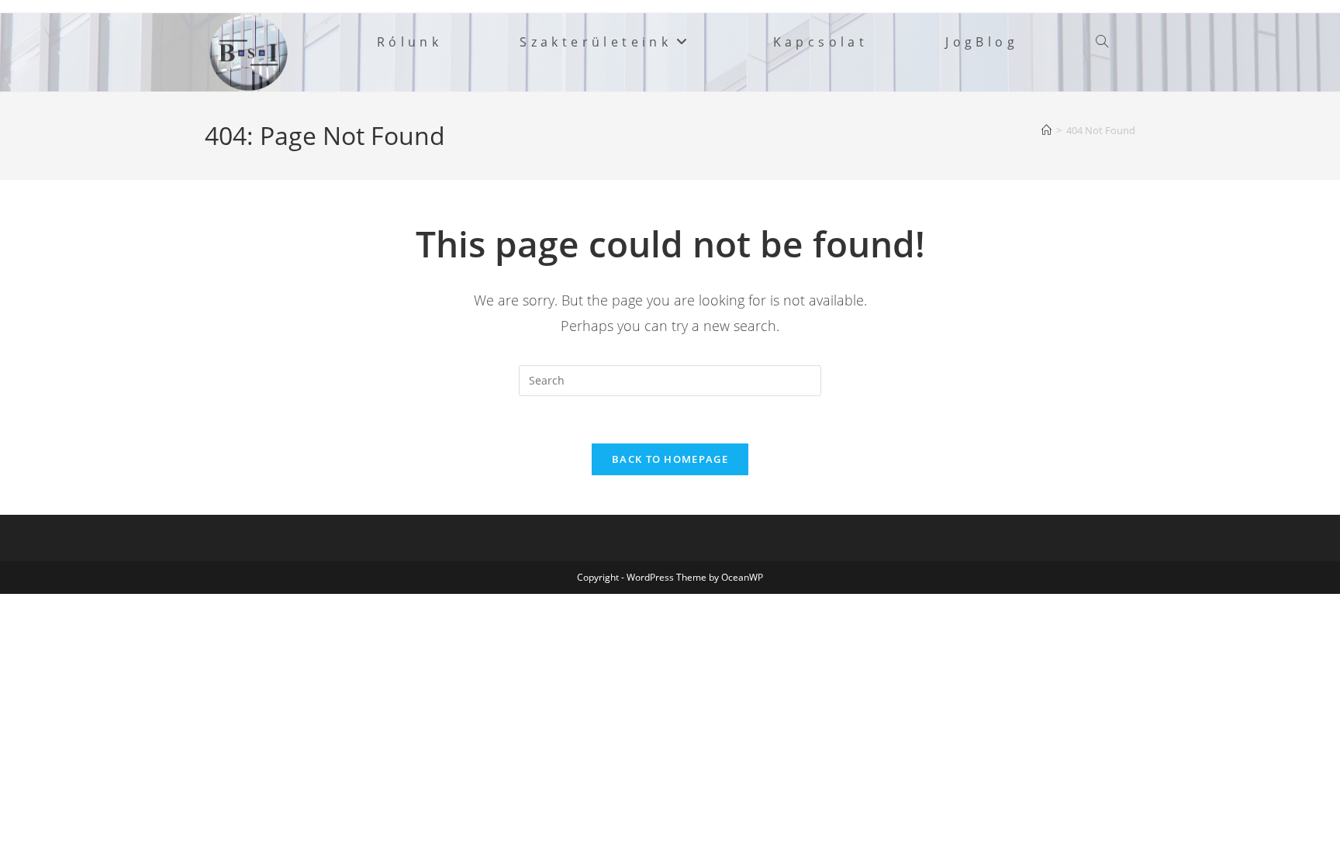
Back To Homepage (670, 459)
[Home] (1046, 130)
